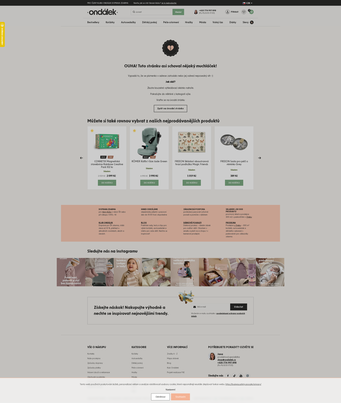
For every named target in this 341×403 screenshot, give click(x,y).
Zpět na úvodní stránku (170, 109)
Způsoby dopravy (95, 363)
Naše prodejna (93, 358)
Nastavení (170, 389)
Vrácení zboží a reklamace (98, 372)
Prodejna (231, 223)
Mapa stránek (173, 358)
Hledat (178, 12)
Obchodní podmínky (96, 377)
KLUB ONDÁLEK (106, 223)
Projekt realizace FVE (175, 372)
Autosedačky (137, 358)
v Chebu (237, 225)
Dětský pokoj (137, 363)
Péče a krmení (137, 368)
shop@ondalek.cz (227, 360)
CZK (248, 3)
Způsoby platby (94, 368)
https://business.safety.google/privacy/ (243, 384)
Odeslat (238, 307)
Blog (169, 363)
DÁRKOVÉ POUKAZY (192, 223)
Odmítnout (160, 397)
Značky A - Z (172, 354)
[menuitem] (94, 22)
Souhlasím (180, 397)
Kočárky (135, 354)
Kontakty (90, 354)
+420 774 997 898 (227, 363)
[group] (107, 158)
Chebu (249, 217)
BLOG (144, 223)
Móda (134, 377)
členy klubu (106, 212)
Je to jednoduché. (169, 3)
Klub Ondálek (173, 368)
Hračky (134, 372)
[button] (107, 180)
